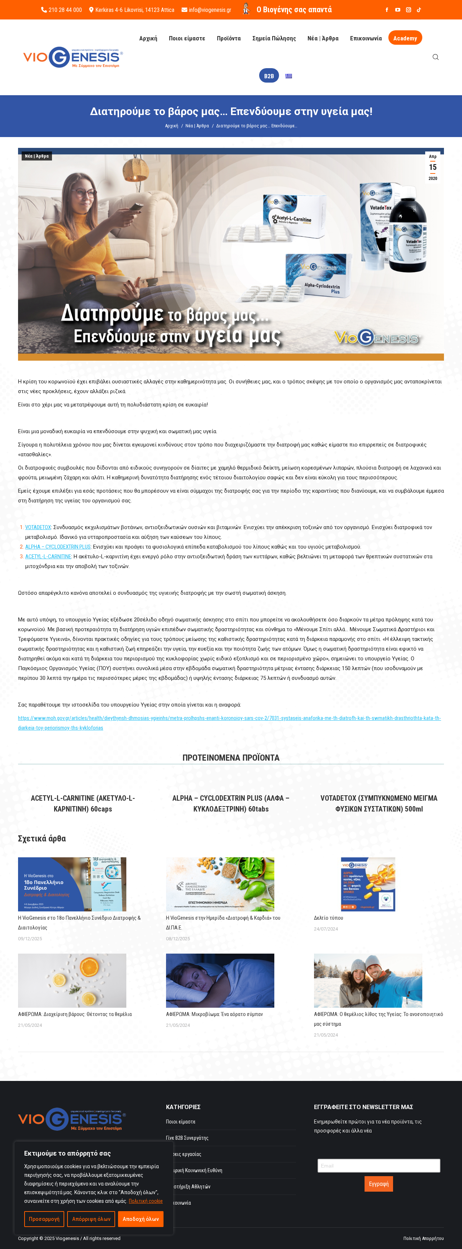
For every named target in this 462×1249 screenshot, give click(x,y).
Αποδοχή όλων (141, 1219)
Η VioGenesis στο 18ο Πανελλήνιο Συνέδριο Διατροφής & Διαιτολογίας (79, 923)
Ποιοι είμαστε (181, 1122)
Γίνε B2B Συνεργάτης (187, 1138)
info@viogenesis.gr (210, 9)
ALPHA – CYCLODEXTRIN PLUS (58, 547)
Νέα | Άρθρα (37, 156)
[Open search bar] (436, 57)
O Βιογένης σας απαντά (294, 9)
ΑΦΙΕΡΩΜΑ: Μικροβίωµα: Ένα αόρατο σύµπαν (214, 1014)
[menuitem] (288, 76)
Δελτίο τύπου (328, 918)
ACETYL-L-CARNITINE (48, 556)
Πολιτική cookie (146, 1201)
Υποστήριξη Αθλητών (188, 1186)
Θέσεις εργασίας (183, 1154)
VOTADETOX (38, 527)
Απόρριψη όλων (91, 1219)
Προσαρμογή (44, 1219)
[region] (93, 1188)
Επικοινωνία (178, 1203)
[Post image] (72, 884)
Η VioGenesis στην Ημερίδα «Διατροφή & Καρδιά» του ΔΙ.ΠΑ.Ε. (223, 923)
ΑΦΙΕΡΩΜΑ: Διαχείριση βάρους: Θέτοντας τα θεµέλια (75, 1014)
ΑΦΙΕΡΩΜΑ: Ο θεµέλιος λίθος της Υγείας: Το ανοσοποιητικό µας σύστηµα (378, 1019)
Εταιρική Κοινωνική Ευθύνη (194, 1170)
